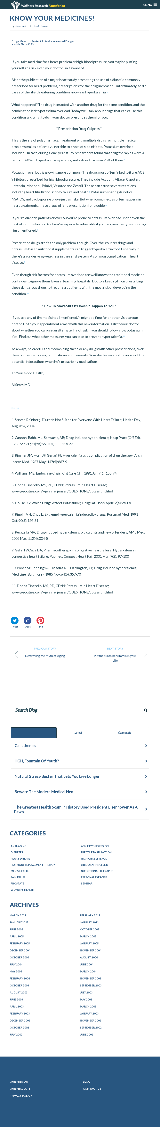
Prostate (17, 883)
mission (19, 1081)
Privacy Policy (21, 1095)
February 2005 (20, 943)
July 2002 (16, 1034)
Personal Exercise (94, 877)
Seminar (86, 883)
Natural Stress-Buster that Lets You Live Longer (57, 776)
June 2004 (86, 964)
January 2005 (89, 943)
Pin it (40, 626)
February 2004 (20, 978)
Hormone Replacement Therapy (33, 864)
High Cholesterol (94, 858)
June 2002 (86, 1034)
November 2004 (90, 950)
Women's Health (22, 889)
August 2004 (89, 957)
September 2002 (91, 1027)
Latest (78, 732)
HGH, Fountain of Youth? (36, 761)
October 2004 (19, 957)
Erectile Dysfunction (96, 852)
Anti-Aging (18, 846)
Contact (92, 1088)
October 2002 (19, 1027)
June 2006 (16, 929)
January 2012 (89, 922)
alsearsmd (20, 26)
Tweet (15, 626)
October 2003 (19, 985)
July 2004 (16, 964)
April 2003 (17, 1006)
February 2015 (90, 915)
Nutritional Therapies (97, 871)
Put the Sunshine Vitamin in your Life (115, 654)
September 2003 (91, 985)
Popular (34, 732)
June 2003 (16, 999)
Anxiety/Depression (95, 846)
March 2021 (18, 915)
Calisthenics (25, 745)
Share (28, 626)
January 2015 (19, 922)
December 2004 (20, 950)
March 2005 (88, 936)
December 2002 (20, 1020)
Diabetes (17, 852)
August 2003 (19, 992)
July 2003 (86, 992)
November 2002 (90, 1020)
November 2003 (90, 978)
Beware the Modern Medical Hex (43, 791)
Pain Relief (18, 877)
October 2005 (89, 929)
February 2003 (20, 1013)
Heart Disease (40, 26)
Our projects (20, 1088)
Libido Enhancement (95, 864)
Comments (124, 732)
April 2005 (17, 936)
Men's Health (20, 871)
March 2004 (88, 971)
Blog (86, 1081)
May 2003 (86, 999)
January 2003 (89, 1013)
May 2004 (16, 971)
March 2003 (88, 1006)
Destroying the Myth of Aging (45, 652)
